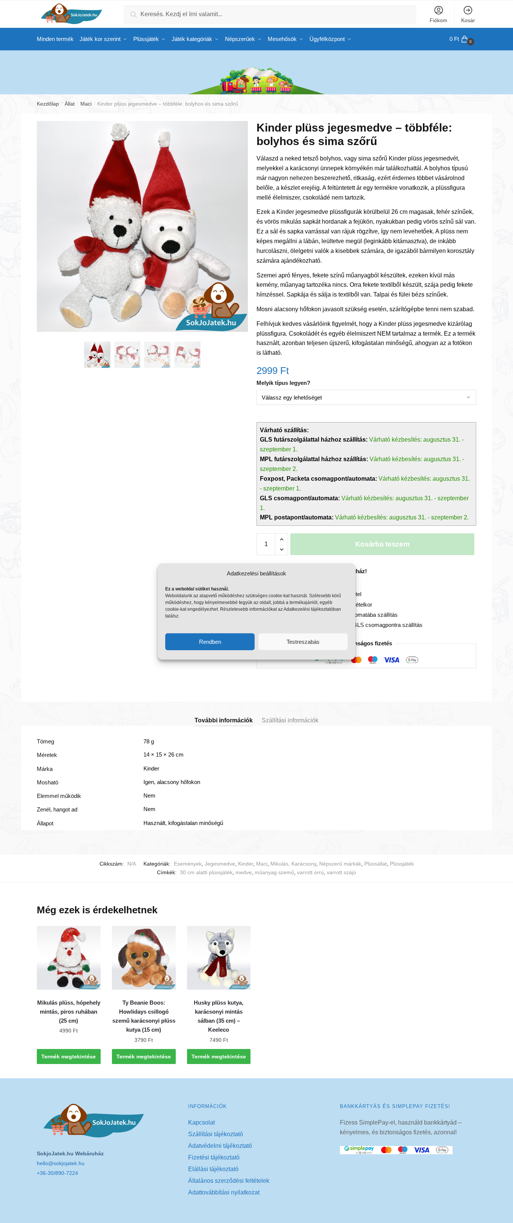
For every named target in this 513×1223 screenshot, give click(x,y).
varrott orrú (310, 872)
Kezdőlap (48, 104)
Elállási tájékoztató (213, 1169)
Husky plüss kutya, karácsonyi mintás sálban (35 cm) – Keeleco (218, 1016)
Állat (70, 104)
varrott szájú (341, 872)
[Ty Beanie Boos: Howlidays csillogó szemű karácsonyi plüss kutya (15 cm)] (144, 958)
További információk (224, 720)
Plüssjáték (402, 864)
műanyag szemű (274, 872)
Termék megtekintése (68, 1056)
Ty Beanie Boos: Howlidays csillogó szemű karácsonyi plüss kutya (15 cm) (143, 1016)
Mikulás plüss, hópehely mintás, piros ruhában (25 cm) (68, 1011)
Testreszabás (303, 642)
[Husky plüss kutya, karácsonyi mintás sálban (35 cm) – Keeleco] (219, 958)
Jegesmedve (220, 864)
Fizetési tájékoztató (214, 1157)
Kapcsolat (201, 1122)
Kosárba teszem (382, 544)
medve (243, 872)
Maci (86, 104)
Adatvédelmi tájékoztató (220, 1146)
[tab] (224, 714)
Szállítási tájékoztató (215, 1134)
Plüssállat (375, 864)
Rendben (210, 642)
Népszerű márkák (340, 864)
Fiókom (438, 20)
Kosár (468, 20)
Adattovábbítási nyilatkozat (224, 1192)
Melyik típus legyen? (283, 383)
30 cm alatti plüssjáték (206, 872)
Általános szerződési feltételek (228, 1181)
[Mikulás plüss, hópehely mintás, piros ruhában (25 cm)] (69, 958)
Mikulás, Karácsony (293, 864)
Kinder (245, 864)
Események (188, 864)
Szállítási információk (290, 720)
